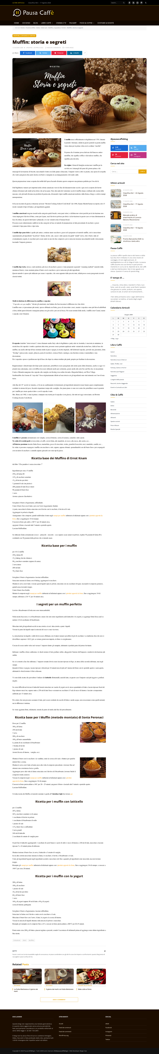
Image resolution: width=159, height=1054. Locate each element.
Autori (113, 352)
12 (133, 325)
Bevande (113, 410)
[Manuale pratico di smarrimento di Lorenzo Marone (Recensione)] (116, 215)
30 (118, 335)
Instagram (108, 1032)
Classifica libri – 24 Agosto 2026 (133, 194)
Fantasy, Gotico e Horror (118, 368)
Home (16, 23)
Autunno (17, 985)
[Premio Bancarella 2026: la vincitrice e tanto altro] (116, 239)
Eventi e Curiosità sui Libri (119, 387)
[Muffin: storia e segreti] (79, 95)
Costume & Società (105, 23)
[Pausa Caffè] (34, 13)
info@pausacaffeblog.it (61, 1051)
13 (139, 325)
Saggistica (114, 376)
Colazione (17, 940)
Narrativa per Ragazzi (117, 372)
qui (71, 794)
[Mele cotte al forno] (91, 976)
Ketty (14, 951)
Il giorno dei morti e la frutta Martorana (59, 989)
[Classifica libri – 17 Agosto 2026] (116, 204)
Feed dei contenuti (65, 1028)
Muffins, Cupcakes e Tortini (57, 28)
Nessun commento (54, 48)
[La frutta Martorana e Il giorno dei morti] (27, 976)
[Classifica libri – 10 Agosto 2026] (116, 228)
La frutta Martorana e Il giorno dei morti (26, 990)
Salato (113, 402)
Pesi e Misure (115, 425)
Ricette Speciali (115, 429)
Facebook (108, 1028)
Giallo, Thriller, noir (116, 364)
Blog (35, 23)
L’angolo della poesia (117, 379)
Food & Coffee (86, 23)
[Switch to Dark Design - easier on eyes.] (146, 2)
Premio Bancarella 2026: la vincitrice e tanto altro (133, 240)
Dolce (38, 28)
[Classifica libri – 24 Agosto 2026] (116, 193)
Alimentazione (115, 414)
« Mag (112, 339)
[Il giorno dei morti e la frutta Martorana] (59, 976)
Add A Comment (59, 1000)
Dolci (24, 940)
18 (128, 328)
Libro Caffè (46, 23)
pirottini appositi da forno (74, 593)
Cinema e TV (61, 23)
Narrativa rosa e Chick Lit (119, 360)
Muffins (31, 940)
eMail (107, 1024)
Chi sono (26, 23)
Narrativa (114, 356)
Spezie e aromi (115, 421)
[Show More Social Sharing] (85, 53)
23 (118, 331)
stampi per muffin (59, 515)
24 (123, 331)
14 (144, 325)
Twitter (107, 1039)
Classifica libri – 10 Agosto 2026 (133, 229)
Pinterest (108, 1035)
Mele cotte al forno (84, 989)
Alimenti (113, 418)
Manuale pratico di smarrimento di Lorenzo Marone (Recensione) (132, 217)
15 (113, 328)
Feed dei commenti (65, 1032)
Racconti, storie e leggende (119, 383)
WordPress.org (63, 1035)
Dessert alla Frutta (85, 985)
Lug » (117, 339)
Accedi (61, 1024)
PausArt (72, 23)
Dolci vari (44, 28)
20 (139, 328)
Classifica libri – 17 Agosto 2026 (39, 3)
